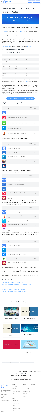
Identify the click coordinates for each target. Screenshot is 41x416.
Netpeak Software (15, 403)
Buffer (26, 368)
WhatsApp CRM (15, 400)
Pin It (32, 368)
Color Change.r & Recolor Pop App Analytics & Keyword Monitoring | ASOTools (16, 284)
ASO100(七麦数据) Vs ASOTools (11, 335)
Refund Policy (25, 393)
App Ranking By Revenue (16, 389)
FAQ (13, 393)
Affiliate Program (26, 386)
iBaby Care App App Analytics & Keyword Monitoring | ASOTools (14, 291)
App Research (14, 388)
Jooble (13, 405)
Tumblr (19, 368)
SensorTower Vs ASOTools (11, 351)
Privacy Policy (25, 389)
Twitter (12, 368)
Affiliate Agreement (26, 388)
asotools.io (27, 93)
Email (23, 368)
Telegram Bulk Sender (16, 408)
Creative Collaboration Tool (17, 411)
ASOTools (20, 31)
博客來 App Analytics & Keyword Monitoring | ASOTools (12, 282)
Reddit (16, 368)
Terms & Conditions (26, 391)
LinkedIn (29, 368)
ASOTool (29, 46)
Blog (23, 394)
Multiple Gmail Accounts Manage (18, 406)
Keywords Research (15, 386)
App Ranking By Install (16, 391)
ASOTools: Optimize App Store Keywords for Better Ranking (20, 98)
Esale (13, 410)
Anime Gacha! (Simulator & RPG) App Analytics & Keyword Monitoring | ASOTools (17, 286)
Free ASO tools (4, 31)
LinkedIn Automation (15, 402)
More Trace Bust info (6, 46)
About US (24, 396)
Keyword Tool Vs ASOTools (29, 318)
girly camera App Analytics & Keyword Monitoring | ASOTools (13, 289)
